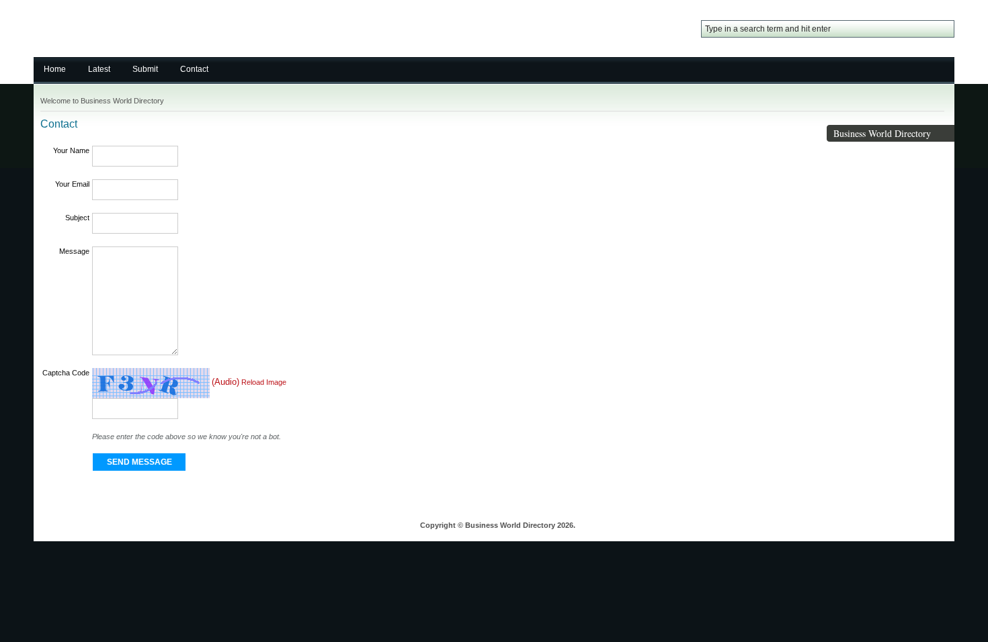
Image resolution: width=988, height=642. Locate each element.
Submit (145, 69)
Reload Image (263, 383)
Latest (99, 69)
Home (55, 69)
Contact (194, 69)
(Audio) (225, 382)
